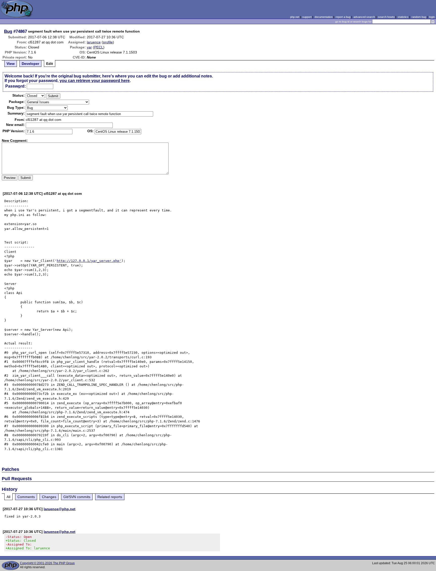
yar (89, 47)
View (11, 64)
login (432, 16)
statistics (403, 16)
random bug (419, 16)
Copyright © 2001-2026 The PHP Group (47, 563)
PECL (98, 47)
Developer (30, 64)
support (307, 16)
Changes (49, 497)
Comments (26, 497)
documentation (324, 16)
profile (108, 42)
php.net (294, 16)
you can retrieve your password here (95, 80)
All (8, 497)
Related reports (109, 497)
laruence (94, 42)
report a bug (343, 16)
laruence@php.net (59, 509)
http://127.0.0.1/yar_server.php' (89, 261)
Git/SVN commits (76, 497)
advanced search (364, 16)
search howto (386, 16)
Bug (8, 31)
